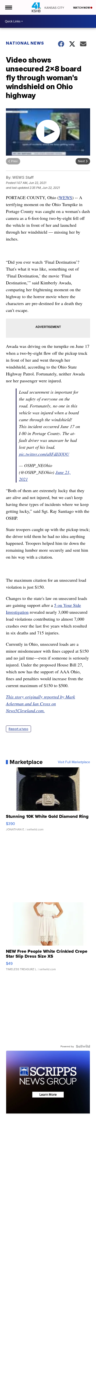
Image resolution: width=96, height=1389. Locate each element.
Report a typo (18, 729)
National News (25, 43)
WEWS (65, 197)
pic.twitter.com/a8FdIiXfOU (44, 454)
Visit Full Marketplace (74, 762)
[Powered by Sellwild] (83, 1046)
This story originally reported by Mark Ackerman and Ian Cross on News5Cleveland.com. (40, 703)
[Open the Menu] (8, 7)
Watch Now (81, 7)
